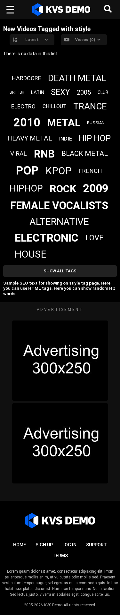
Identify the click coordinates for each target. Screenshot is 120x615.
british (17, 92)
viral (18, 153)
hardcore (26, 78)
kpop (58, 171)
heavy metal (29, 138)
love (94, 237)
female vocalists (59, 205)
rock (63, 189)
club (103, 92)
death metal (77, 78)
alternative (59, 221)
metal (63, 122)
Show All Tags (60, 271)
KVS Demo (53, 605)
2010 (26, 122)
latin (37, 92)
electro (23, 106)
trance (90, 106)
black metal (84, 153)
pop (27, 170)
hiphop (26, 188)
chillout (55, 106)
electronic (46, 237)
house (30, 254)
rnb (44, 154)
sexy (60, 92)
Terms (60, 555)
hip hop (95, 138)
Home (19, 544)
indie (65, 138)
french (90, 171)
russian (96, 122)
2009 (95, 188)
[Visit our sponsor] (60, 360)
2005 (84, 92)
